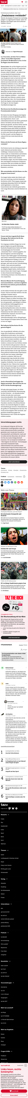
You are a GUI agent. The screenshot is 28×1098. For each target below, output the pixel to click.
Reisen (2, 1034)
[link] (3, 6)
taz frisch (3, 969)
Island (2, 854)
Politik (2, 819)
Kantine (3, 1037)
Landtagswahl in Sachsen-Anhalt (9, 858)
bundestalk (4, 937)
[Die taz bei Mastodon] (10, 809)
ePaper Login (4, 1063)
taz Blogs (3, 1012)
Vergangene (4, 997)
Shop (2, 1041)
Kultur (2, 829)
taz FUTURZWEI (5, 1016)
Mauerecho (4, 947)
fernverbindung (5, 940)
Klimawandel (4, 872)
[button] (26, 2)
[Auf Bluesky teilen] (8, 482)
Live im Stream (5, 994)
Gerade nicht (20, 1065)
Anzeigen (3, 1045)
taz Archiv (3, 1023)
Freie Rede (4, 951)
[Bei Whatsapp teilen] (15, 482)
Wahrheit (3, 844)
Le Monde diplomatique (7, 1019)
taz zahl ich (4, 915)
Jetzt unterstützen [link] (14, 462)
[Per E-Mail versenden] (2, 482)
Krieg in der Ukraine (6, 865)
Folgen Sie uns (4, 808)
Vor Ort (3, 990)
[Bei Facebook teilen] (12, 482)
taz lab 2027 (4, 1001)
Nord (2, 840)
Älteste (25, 645)
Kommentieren (10, 476)
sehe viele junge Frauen (10, 389)
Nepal (2, 861)
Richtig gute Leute (6, 869)
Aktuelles (3, 883)
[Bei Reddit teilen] (22, 482)
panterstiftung (5, 922)
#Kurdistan (16, 470)
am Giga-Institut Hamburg (13, 227)
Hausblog (3, 887)
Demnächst (4, 987)
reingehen (3, 954)
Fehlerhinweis (19, 476)
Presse (3, 897)
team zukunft (4, 965)
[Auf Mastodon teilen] (5, 482)
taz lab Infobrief (5, 976)
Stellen (3, 894)
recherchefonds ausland (7, 919)
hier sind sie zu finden (7, 660)
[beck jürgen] (5, 701)
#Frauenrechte (23, 470)
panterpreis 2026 (5, 926)
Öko (2, 822)
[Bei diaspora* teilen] (18, 482)
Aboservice (4, 1059)
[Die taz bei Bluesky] (13, 809)
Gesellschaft (4, 826)
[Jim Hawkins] (2, 714)
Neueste (21, 645)
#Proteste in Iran (4, 472)
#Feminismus (4, 470)
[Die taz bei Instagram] (16, 809)
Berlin (2, 836)
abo (2, 908)
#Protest (10, 470)
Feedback (3, 1055)
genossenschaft (5, 912)
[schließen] (25, 1065)
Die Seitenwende (5, 890)
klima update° (4, 944)
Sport (2, 833)
